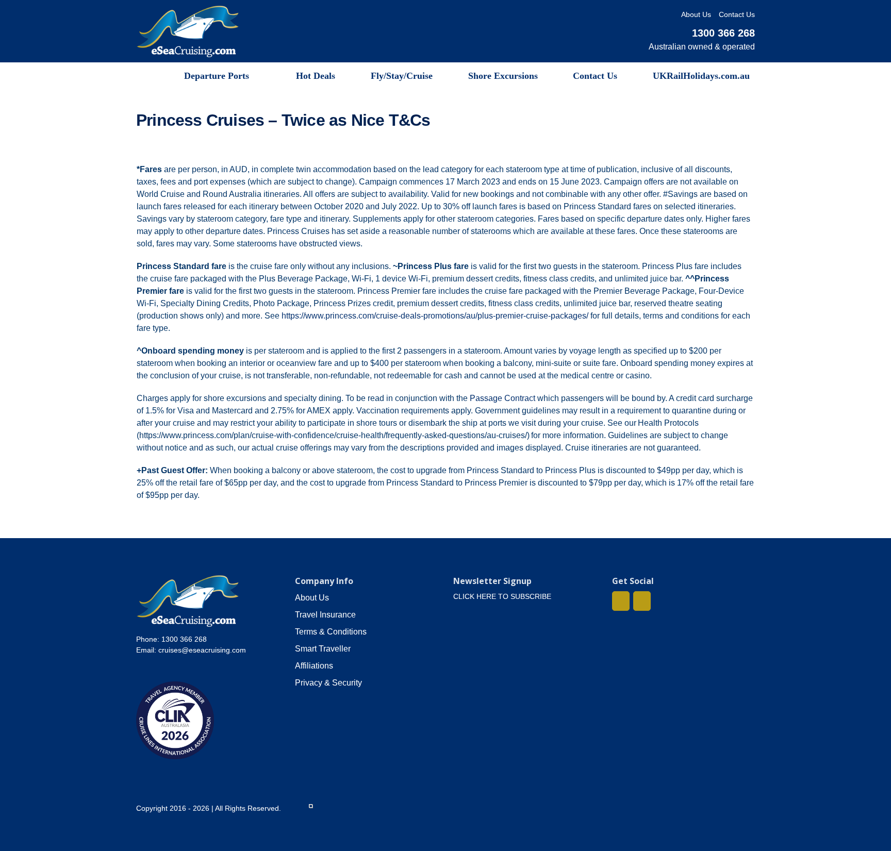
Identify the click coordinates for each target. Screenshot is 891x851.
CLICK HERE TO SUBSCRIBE (502, 596)
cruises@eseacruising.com (202, 650)
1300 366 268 (723, 33)
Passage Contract (502, 398)
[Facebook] (621, 601)
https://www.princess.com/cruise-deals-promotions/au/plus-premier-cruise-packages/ (435, 315)
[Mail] (642, 601)
